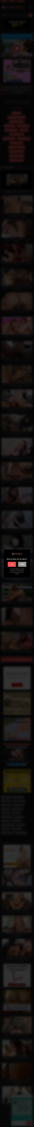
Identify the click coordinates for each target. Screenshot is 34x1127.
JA (12, 564)
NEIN (22, 564)
